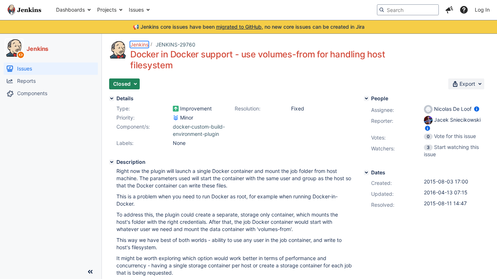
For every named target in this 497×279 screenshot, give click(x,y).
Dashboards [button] (70, 10)
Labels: (125, 143)
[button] (449, 10)
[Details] (111, 98)
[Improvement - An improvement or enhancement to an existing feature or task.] (176, 109)
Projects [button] (106, 10)
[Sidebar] (90, 271)
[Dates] (366, 172)
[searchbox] (407, 10)
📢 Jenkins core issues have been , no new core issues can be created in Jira (249, 27)
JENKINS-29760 (175, 44)
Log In (482, 10)
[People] (366, 98)
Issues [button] (136, 10)
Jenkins (139, 44)
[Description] (111, 162)
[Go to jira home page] (24, 10)
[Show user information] (477, 109)
